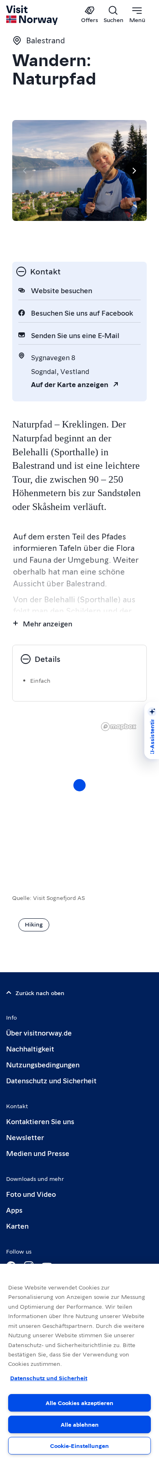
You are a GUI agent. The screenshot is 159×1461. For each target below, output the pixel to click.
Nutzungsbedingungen (43, 1064)
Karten (17, 1225)
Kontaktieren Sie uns (40, 1121)
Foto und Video (31, 1193)
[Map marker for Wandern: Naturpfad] (79, 785)
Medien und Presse (37, 1153)
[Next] (134, 171)
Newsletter (25, 1137)
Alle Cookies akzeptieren (79, 1402)
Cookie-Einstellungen (79, 1445)
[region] (79, 1362)
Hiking (34, 924)
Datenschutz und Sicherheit (51, 1080)
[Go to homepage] (32, 15)
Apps (14, 1209)
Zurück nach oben (39, 992)
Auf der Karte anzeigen (69, 384)
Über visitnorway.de (39, 1032)
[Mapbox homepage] (119, 726)
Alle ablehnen (80, 1424)
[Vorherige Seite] (25, 171)
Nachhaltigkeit (30, 1048)
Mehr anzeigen (47, 623)
